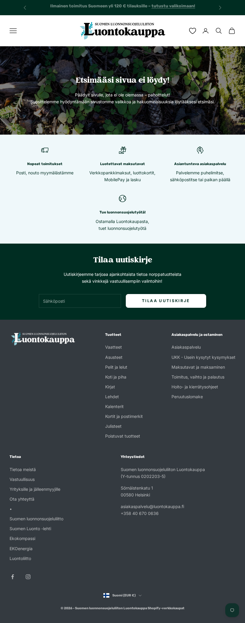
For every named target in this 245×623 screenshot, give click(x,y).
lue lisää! (180, 7)
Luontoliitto (20, 558)
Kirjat (110, 386)
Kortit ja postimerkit (124, 416)
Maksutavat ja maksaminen (198, 367)
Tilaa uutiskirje (166, 300)
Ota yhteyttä (22, 499)
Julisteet (113, 426)
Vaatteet (113, 347)
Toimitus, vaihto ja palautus (198, 376)
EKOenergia (21, 548)
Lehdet (112, 396)
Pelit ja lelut (116, 367)
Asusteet (113, 357)
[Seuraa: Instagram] (28, 577)
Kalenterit (114, 406)
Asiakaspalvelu (186, 347)
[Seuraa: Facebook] (13, 577)
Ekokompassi (22, 538)
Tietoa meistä (23, 469)
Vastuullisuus (22, 479)
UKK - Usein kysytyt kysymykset (203, 357)
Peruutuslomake (187, 396)
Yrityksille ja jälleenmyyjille (35, 489)
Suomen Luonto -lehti (30, 528)
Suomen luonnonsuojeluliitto (36, 518)
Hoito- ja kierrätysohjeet (195, 386)
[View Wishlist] (192, 30)
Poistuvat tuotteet (122, 436)
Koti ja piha (115, 376)
